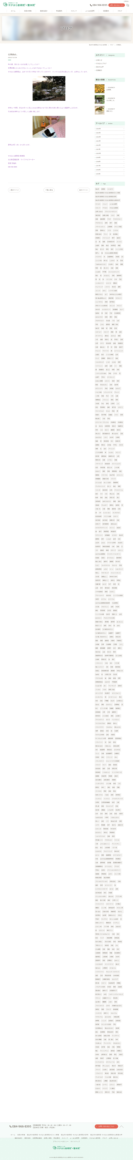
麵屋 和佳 (115, 324)
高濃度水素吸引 (117, 863)
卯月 (101, 588)
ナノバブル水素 (100, 614)
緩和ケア (105, 991)
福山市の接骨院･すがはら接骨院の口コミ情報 (108, 193)
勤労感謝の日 (106, 434)
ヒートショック (119, 351)
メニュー (105, 204)
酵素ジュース (99, 1092)
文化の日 (118, 927)
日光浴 (97, 1047)
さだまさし (107, 276)
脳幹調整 (102, 219)
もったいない (106, 513)
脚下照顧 (98, 1066)
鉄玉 (118, 934)
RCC (112, 441)
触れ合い (102, 347)
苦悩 (108, 419)
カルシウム (114, 1013)
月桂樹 (117, 257)
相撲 (104, 242)
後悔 (102, 855)
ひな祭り (111, 264)
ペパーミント (99, 366)
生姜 (104, 460)
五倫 (105, 1039)
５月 (112, 396)
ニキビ (102, 324)
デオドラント (105, 607)
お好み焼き (120, 1070)
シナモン (109, 460)
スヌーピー (98, 332)
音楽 (121, 261)
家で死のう (98, 994)
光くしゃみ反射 (114, 919)
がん (117, 945)
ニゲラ (97, 825)
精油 (116, 317)
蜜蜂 (119, 287)
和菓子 (102, 1058)
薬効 (112, 716)
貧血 (106, 498)
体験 (117, 268)
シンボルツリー (100, 283)
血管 (114, 539)
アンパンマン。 (116, 844)
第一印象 (115, 1058)
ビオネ (108, 1006)
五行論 (109, 445)
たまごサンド (119, 569)
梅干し (97, 253)
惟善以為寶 (98, 878)
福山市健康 (107, 878)
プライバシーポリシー (111, 212)
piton (118, 626)
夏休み (107, 336)
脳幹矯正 (98, 957)
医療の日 (112, 520)
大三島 (97, 607)
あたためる (108, 1017)
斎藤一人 (114, 614)
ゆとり (107, 430)
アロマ (109, 219)
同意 (113, 411)
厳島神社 (119, 276)
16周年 (97, 599)
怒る (97, 848)
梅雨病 (97, 475)
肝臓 (118, 787)
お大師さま (120, 701)
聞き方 (114, 1066)
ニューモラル (99, 302)
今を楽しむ (98, 1043)
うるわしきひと (115, 817)
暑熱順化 (114, 471)
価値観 (97, 874)
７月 (113, 321)
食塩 (114, 742)
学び (107, 396)
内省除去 (113, 422)
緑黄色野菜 (98, 569)
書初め (102, 731)
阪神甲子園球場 (109, 656)
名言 (97, 468)
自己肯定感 (98, 893)
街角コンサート (100, 923)
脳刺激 (107, 641)
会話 (113, 949)
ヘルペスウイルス (100, 836)
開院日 (115, 283)
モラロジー (119, 298)
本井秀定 (113, 245)
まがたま (113, 336)
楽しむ (108, 370)
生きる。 (120, 912)
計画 (119, 509)
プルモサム (109, 727)
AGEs (110, 626)
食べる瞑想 (98, 1036)
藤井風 (114, 509)
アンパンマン (107, 1043)
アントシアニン (104, 1051)
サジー (104, 765)
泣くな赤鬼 (119, 656)
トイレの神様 (109, 355)
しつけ (108, 362)
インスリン (98, 799)
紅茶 (117, 355)
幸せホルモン (103, 385)
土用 (118, 456)
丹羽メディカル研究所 (101, 306)
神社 (107, 249)
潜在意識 (106, 441)
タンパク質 (117, 874)
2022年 (98, 145)
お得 (120, 614)
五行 (114, 648)
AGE (97, 750)
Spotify (97, 674)
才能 (113, 1047)
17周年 (106, 817)
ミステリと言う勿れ (101, 373)
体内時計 (118, 795)
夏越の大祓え (99, 622)
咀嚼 (101, 641)
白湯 (113, 934)
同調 (102, 1009)
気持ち (107, 339)
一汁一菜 (114, 848)
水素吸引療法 (106, 979)
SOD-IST (98, 309)
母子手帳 (103, 415)
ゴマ (97, 550)
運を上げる (117, 727)
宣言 (97, 430)
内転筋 (97, 505)
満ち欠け (98, 434)
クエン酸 (108, 784)
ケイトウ (105, 1088)
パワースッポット (100, 227)
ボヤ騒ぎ (118, 904)
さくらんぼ (98, 483)
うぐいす (98, 490)
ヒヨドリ (120, 407)
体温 (110, 791)
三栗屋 (115, 644)
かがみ (114, 362)
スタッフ (98, 208)
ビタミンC (101, 930)
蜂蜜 (119, 245)
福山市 (97, 189)
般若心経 (119, 1092)
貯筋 (117, 806)
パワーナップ (99, 464)
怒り (101, 848)
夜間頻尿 (105, 953)
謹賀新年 (98, 960)
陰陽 (119, 336)
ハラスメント (99, 663)
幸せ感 (108, 321)
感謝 (101, 339)
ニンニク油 (98, 261)
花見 (114, 584)
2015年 (98, 174)
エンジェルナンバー (114, 272)
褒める (103, 445)
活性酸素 (115, 309)
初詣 (104, 960)
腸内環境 (118, 558)
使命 (108, 1047)
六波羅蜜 (108, 644)
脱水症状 (105, 490)
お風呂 (97, 355)
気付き (105, 832)
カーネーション (113, 697)
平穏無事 (114, 682)
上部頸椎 (109, 227)
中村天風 (102, 468)
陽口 (114, 486)
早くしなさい (106, 1066)
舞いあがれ (115, 434)
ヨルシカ (114, 565)
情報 (102, 396)
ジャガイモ (98, 1013)
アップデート (115, 1036)
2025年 (98, 133)
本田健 (111, 388)
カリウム (103, 599)
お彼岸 (97, 245)
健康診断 (110, 738)
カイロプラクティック (101, 528)
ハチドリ (107, 287)
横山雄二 (98, 419)
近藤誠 (110, 415)
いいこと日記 (119, 249)
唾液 (107, 550)
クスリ (116, 415)
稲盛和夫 (120, 426)
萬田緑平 (119, 1085)
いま (101, 430)
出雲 (97, 343)
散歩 (107, 245)
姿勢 (106, 223)
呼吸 (111, 328)
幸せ (102, 404)
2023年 (98, 141)
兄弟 (111, 385)
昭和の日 (98, 460)
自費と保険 (106, 215)
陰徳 (106, 592)
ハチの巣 (117, 468)
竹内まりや (120, 671)
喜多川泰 (113, 1073)
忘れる (97, 705)
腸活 (97, 900)
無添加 (97, 313)
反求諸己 (111, 1021)
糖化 (97, 610)
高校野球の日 (99, 656)
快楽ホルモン (112, 915)
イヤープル (104, 475)
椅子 (111, 223)
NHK (117, 1039)
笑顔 (113, 381)
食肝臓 (109, 863)
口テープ (113, 550)
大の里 (97, 577)
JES (122, 257)
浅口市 (108, 614)
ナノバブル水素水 (118, 595)
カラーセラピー (117, 855)
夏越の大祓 (106, 479)
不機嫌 (106, 701)
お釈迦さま (104, 1054)
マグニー (119, 306)
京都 (121, 339)
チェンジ (98, 351)
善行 (113, 659)
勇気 (107, 404)
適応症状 (98, 215)
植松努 (107, 945)
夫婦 (112, 268)
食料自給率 (112, 908)
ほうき (111, 889)
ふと (118, 404)
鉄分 (97, 938)
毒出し (97, 573)
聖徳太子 (120, 1066)
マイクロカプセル (100, 723)
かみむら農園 (99, 381)
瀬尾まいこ (106, 580)
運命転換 (105, 829)
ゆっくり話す (107, 483)
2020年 (98, 153)
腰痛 (97, 648)
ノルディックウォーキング (116, 994)
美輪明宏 (113, 912)
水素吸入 (119, 1051)
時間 (113, 370)
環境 (112, 400)
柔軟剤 (109, 723)
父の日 (109, 610)
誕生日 (118, 238)
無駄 (108, 949)
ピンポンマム (99, 697)
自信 (114, 942)
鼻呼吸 (97, 1021)
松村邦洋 (98, 546)
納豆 (97, 494)
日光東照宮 (117, 313)
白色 (97, 859)
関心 (115, 1054)
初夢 (97, 731)
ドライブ (98, 765)
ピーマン (105, 1085)
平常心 (97, 870)
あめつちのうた (107, 501)
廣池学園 (111, 298)
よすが (105, 569)
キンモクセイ (116, 513)
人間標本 (105, 968)
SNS (111, 663)
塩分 (110, 742)
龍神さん (102, 230)
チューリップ (99, 287)
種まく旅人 (98, 561)
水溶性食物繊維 (105, 802)
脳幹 (108, 407)
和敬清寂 (103, 874)
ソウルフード (99, 1073)
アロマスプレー (117, 219)
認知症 (120, 686)
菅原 (97, 268)
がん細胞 (98, 949)
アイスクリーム (119, 490)
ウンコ (97, 753)
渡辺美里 (98, 772)
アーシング (112, 449)
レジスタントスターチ (101, 889)
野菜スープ (110, 358)
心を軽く (105, 1070)
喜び (118, 498)
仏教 (97, 863)
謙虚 (110, 1054)
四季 (119, 678)
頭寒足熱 (117, 938)
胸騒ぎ (97, 908)
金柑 (106, 366)
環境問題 (106, 531)
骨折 (101, 498)
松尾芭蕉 (107, 426)
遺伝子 (121, 347)
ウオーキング (105, 573)
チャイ (97, 358)
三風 (97, 844)
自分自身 (98, 768)
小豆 (106, 494)
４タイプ (106, 332)
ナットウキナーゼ (117, 772)
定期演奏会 (118, 738)
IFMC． (103, 787)
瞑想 (97, 385)
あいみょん (120, 622)
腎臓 (111, 953)
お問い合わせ (99, 212)
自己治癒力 (98, 780)
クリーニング (106, 238)
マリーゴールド (100, 411)
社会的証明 (112, 983)
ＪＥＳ (109, 230)
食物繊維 (98, 479)
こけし (121, 644)
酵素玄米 (108, 923)
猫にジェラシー (100, 667)
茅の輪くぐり (99, 840)
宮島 (113, 276)
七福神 (116, 731)
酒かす (117, 964)
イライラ (113, 479)
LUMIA (97, 1054)
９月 (97, 339)
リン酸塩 (112, 1088)
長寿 (106, 814)
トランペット (99, 742)
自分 (105, 449)
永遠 (101, 701)
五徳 (108, 768)
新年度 (97, 456)
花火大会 (98, 652)
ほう (106, 294)
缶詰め (118, 528)
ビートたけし (108, 866)
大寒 (104, 712)
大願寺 (113, 641)
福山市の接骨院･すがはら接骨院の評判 (106, 197)
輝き (120, 697)
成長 (97, 1058)
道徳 (106, 302)
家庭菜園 (115, 1009)
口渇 (111, 490)
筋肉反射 (107, 464)
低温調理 (102, 750)
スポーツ (115, 516)
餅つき (105, 261)
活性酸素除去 (99, 866)
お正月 (97, 543)
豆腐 (120, 821)
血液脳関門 (109, 753)
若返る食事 (116, 746)
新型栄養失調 (105, 671)
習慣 (121, 415)
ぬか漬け (98, 1002)
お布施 (97, 644)
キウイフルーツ (116, 693)
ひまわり (98, 1088)
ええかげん (98, 851)
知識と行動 (107, 1036)
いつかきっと (106, 772)
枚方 (102, 355)
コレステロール (105, 565)
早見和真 (102, 610)
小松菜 (97, 404)
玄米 (101, 814)
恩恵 (116, 1002)
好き (118, 949)
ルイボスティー (106, 309)
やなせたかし (116, 1043)
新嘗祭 (103, 358)
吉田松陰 (118, 1021)
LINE (113, 546)
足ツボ (102, 249)
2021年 (98, 149)
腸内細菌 (102, 648)
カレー (121, 309)
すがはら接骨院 (114, 208)
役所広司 (98, 580)
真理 (113, 836)
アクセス (105, 208)
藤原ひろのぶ (99, 294)
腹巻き (97, 787)
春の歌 (97, 810)
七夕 (118, 321)
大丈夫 (121, 445)
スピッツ (118, 452)
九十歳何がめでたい (108, 629)
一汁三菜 (116, 663)
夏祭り (120, 648)
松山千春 (112, 475)
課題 (112, 332)
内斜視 (113, 735)
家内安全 (98, 716)
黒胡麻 (113, 671)
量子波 (114, 407)
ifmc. (116, 757)
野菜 (105, 791)
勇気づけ (107, 1092)
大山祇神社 (115, 603)
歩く (105, 686)
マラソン (98, 998)
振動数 (97, 776)
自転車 (117, 1028)
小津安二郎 (108, 674)
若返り (103, 558)
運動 (108, 509)
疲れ (97, 1032)
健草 (97, 885)
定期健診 (107, 535)
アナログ (117, 866)
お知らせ (99, 60)
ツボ (119, 784)
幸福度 (110, 893)
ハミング (103, 1021)
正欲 (118, 520)
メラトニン (106, 400)
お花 (97, 588)
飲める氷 (117, 851)
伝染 (104, 949)
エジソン (112, 528)
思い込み (98, 912)
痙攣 (119, 362)
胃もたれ (112, 494)
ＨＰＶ (102, 343)
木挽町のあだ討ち (117, 1006)
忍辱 (102, 644)
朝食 (112, 927)
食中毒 (103, 1047)
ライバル (117, 840)
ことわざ (108, 539)
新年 (102, 539)
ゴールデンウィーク (117, 799)
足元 (118, 1062)
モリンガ (112, 306)
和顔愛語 (118, 859)
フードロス (98, 791)
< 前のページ (14, 190)
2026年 (98, 129)
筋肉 (119, 501)
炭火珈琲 (98, 629)
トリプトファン (100, 972)
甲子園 (104, 272)
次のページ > (83, 190)
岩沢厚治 (98, 915)
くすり (105, 437)
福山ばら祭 (114, 821)
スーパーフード (109, 964)
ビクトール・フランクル (102, 422)
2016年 (98, 170)
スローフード (109, 904)
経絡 (113, 787)
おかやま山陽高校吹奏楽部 (103, 603)
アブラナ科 (119, 896)
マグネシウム (99, 1017)
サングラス (104, 919)
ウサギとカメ (108, 840)
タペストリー (108, 885)
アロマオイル (99, 223)
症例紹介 (99, 70)
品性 (107, 735)
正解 (108, 836)
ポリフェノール (110, 1062)
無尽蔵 (97, 1024)
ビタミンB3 (99, 927)
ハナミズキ (109, 279)
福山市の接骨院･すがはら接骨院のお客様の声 (108, 200)
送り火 (109, 652)
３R (100, 513)
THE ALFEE (113, 829)
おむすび (107, 682)
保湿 (114, 784)
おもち (103, 543)
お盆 (104, 652)
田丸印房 (108, 343)
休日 (105, 893)
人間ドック (115, 900)
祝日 (112, 249)
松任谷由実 (98, 516)
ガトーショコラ (116, 464)
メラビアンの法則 (100, 987)
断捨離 (103, 825)
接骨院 (103, 189)
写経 (113, 1092)
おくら (97, 855)
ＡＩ (116, 366)
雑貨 (116, 223)
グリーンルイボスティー (113, 870)
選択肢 (115, 765)
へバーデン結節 (113, 291)
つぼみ (107, 795)
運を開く (115, 998)
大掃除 (111, 957)
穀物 (110, 678)
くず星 (97, 396)
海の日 (97, 328)
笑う (97, 708)
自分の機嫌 (98, 1039)
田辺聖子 (107, 693)
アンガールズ (99, 1077)
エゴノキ (108, 283)
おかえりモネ (99, 317)
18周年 (121, 814)
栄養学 (109, 648)
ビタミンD (98, 829)
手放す (97, 919)
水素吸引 (117, 753)
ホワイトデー (99, 388)
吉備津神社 (110, 257)
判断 (97, 449)
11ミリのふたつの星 (101, 738)
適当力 (114, 426)
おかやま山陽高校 (100, 554)
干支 (111, 313)
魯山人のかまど (109, 1028)
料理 (101, 885)
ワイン (105, 234)
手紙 (110, 373)
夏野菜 (108, 324)
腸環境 (97, 539)
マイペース (106, 351)
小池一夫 (98, 509)
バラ (107, 821)
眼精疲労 (98, 979)
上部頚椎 (105, 957)
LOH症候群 (116, 975)
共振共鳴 (103, 776)
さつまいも (113, 968)
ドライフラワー (100, 727)
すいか (108, 411)
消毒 (118, 215)
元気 (118, 494)
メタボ (104, 690)
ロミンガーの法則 (106, 1024)
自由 (117, 264)
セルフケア (115, 979)
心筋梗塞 (98, 953)
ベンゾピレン (115, 720)
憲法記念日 (110, 1032)
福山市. (121, 535)
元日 (119, 539)
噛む (97, 1051)
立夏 (117, 396)
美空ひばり (114, 524)
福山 (97, 249)
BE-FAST (118, 561)
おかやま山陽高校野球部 (106, 859)
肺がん (115, 723)
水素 (102, 753)
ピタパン (107, 381)
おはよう (98, 471)
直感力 (97, 415)
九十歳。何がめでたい (101, 637)
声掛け (116, 339)
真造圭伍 (109, 750)
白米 (97, 814)
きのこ (104, 291)
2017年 (98, 166)
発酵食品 (98, 400)
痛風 (114, 501)
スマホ (115, 373)
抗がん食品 (108, 942)
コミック (98, 291)
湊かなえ (98, 968)
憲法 (117, 1032)
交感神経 (102, 1032)
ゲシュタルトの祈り (101, 896)
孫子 (108, 825)
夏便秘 (107, 622)
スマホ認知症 (99, 592)
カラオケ (114, 535)
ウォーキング (112, 686)
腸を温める (98, 1081)
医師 (112, 795)
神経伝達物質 (106, 546)
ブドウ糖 (106, 927)
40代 (105, 994)
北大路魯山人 (99, 1028)
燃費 (121, 264)
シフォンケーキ (108, 392)
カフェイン (120, 475)
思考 (115, 328)
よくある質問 (113, 204)
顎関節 (118, 1047)
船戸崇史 (112, 302)
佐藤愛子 (111, 633)
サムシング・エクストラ (112, 972)
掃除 (102, 705)
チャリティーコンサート (113, 554)
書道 (104, 471)
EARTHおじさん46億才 (116, 294)
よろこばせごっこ (105, 844)
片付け (120, 915)
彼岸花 (117, 505)
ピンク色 (103, 908)
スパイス (119, 242)
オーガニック (111, 377)
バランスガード (100, 761)
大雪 (108, 712)
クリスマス (98, 257)
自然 (120, 332)
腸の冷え (115, 1077)
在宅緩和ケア (113, 991)
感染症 (102, 550)
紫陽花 (115, 610)
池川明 (116, 385)
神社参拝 (113, 531)
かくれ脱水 (106, 716)
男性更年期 (108, 975)
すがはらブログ (101, 63)
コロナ (113, 215)
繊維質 (113, 430)
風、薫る (111, 1039)
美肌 (110, 765)
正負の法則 (106, 912)
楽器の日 (120, 825)
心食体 (97, 659)
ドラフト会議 (107, 516)
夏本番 (113, 622)
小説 (104, 419)
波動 (114, 343)
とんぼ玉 (98, 272)
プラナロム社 (99, 678)
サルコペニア (109, 806)
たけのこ (112, 592)
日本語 (97, 757)
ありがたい (98, 832)
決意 (107, 731)
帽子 (113, 238)
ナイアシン (116, 923)
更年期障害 (106, 524)
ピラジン (112, 1085)
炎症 (102, 821)
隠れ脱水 (98, 991)
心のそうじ (109, 705)
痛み (97, 276)
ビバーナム (111, 599)
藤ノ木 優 (102, 900)
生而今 (103, 870)
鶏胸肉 (114, 780)
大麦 (118, 802)
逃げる (114, 825)
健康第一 (114, 712)
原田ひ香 (114, 768)
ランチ (102, 938)
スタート (103, 983)
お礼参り (118, 716)
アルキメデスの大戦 (109, 618)
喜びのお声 (100, 67)
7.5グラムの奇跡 (100, 735)
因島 (102, 245)
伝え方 (112, 701)
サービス (98, 204)
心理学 (113, 404)
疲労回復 (112, 1070)
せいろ (108, 720)
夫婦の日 (117, 441)
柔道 (102, 806)
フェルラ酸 (108, 1077)
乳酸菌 (111, 708)
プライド (98, 1070)
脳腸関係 (108, 855)
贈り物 (97, 983)
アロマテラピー (100, 321)
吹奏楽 (97, 558)
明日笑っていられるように (103, 934)
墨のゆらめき (99, 746)
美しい (97, 821)
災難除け (109, 960)
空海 (120, 565)
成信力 (116, 776)
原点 (97, 407)
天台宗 (115, 674)
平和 (97, 324)
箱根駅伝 (101, 370)
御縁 (97, 441)
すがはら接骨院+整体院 (111, 253)
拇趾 (109, 787)
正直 (101, 975)
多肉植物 (98, 712)
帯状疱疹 (112, 832)
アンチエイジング (100, 486)
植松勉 (120, 942)
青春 (108, 471)
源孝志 (97, 1009)
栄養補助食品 (99, 682)
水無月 (121, 1054)
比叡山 (97, 671)
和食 (114, 791)
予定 (120, 279)
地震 (105, 626)
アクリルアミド (100, 720)
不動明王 (119, 641)
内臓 (116, 460)
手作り (103, 377)
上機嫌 (105, 1081)
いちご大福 (98, 392)
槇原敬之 (118, 708)
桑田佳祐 (103, 456)
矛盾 (106, 388)
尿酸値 (103, 810)
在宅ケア (98, 524)
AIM (107, 667)
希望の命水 (98, 234)
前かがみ (111, 896)
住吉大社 (108, 595)
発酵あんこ (104, 577)
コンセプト (110, 189)
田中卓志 (120, 1073)
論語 (104, 768)
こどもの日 (110, 810)
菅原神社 (102, 407)
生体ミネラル (99, 795)
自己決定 (98, 520)
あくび (104, 584)
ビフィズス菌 (103, 708)
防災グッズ (98, 626)
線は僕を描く (113, 1081)
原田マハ (106, 1013)
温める (118, 430)
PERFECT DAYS (113, 577)
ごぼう (110, 1002)
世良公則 (118, 637)
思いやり (106, 268)
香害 (117, 400)
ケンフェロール (100, 1062)
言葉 (121, 434)
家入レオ (109, 468)
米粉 (118, 370)
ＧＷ (115, 279)
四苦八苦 (112, 498)
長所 (114, 652)
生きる (101, 426)
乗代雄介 (107, 588)
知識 (106, 317)
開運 (119, 486)
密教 (115, 347)
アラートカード (100, 595)
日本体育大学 (110, 242)
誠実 (97, 975)
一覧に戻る (49, 190)
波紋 (120, 471)
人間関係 (108, 1058)
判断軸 (118, 983)
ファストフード (100, 904)
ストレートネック (115, 573)
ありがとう (98, 618)
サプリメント (99, 535)
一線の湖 (98, 1085)
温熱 (118, 546)
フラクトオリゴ (100, 1006)
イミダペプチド (100, 784)
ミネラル (115, 230)
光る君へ (120, 543)
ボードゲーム (99, 336)
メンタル (98, 690)
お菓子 (97, 377)
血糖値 (97, 445)
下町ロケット (99, 945)
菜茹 (115, 814)
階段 (97, 641)
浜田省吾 (98, 501)
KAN (97, 701)
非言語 (109, 987)
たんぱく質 (98, 686)
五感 (97, 347)
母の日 (114, 287)
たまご (97, 565)
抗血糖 (120, 987)
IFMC (102, 757)
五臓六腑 (98, 584)
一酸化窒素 (109, 938)
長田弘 (111, 505)
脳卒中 (105, 561)
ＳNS (106, 663)
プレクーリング (108, 851)
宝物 (119, 881)
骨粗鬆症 (120, 343)
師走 (117, 358)
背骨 (97, 230)
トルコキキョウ (100, 362)
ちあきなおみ (99, 817)
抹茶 (113, 802)
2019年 (98, 157)
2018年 (98, 161)
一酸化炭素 (116, 1017)
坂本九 (113, 580)
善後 (112, 667)
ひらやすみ (117, 750)
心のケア (118, 388)
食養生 (111, 637)
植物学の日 (112, 456)
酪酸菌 (104, 1002)
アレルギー (104, 505)
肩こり (109, 486)
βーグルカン (110, 558)
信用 (112, 607)
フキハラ (108, 1009)
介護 (104, 509)
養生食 (107, 1073)
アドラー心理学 (111, 543)
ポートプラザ (99, 693)
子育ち (115, 445)
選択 (111, 317)
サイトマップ (75, 1141)
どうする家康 (99, 452)
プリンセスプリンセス (101, 881)
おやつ (110, 874)
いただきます (99, 964)
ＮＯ (101, 494)
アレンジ (117, 392)
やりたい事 (120, 908)
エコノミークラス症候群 (112, 761)
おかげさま (98, 437)
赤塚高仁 (98, 238)
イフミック (109, 757)
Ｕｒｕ (111, 569)
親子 (100, 531)
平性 (114, 1024)
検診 (109, 900)
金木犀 (104, 915)
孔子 (110, 584)
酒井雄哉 (117, 667)
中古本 (117, 607)
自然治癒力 (107, 780)
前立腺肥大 (117, 953)
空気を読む (113, 881)
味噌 (102, 328)
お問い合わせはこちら (117, 5)
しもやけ (112, 261)
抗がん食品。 (99, 942)
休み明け (118, 810)
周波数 (110, 776)
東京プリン (110, 930)
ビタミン (120, 550)
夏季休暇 (102, 863)
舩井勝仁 (115, 234)
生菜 (111, 814)
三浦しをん (108, 746)
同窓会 (118, 580)
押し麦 (97, 806)
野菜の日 (103, 659)
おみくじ (117, 960)
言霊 (106, 313)
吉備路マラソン (107, 998)
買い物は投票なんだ (101, 298)
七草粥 (117, 437)
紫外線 (113, 1051)
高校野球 (115, 483)
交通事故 (117, 705)
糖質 (114, 987)
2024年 (98, 137)
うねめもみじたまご (101, 264)
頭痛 (97, 219)
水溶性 (97, 802)
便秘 (120, 366)
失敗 (112, 945)
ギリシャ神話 (118, 227)
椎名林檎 (114, 588)
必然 (117, 889)
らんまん (111, 452)
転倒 (97, 498)
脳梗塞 (111, 561)
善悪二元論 (112, 690)
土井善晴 (107, 848)
